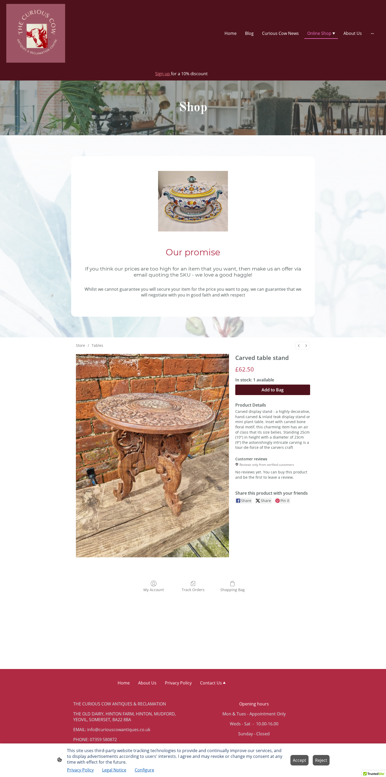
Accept (299, 760)
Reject (321, 760)
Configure (144, 770)
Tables (97, 345)
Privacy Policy (80, 770)
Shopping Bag (232, 589)
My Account (153, 589)
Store (80, 345)
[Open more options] (372, 33)
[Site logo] (35, 33)
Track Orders (193, 589)
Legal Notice (114, 770)
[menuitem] (298, 345)
